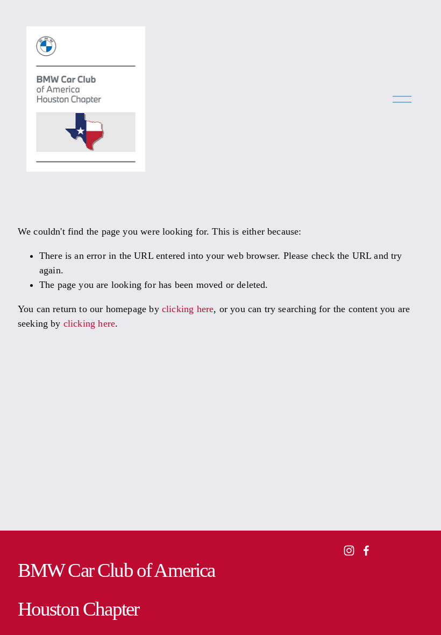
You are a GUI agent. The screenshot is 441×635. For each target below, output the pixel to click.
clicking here (188, 309)
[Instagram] (349, 550)
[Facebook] (366, 550)
